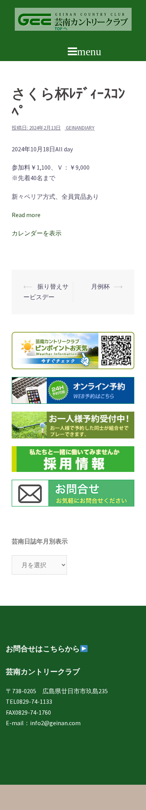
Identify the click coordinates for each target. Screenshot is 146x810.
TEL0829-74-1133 (29, 701)
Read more (26, 215)
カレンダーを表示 (37, 233)
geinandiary (80, 127)
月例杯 (100, 286)
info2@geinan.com (55, 723)
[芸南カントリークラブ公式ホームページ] (73, 21)
